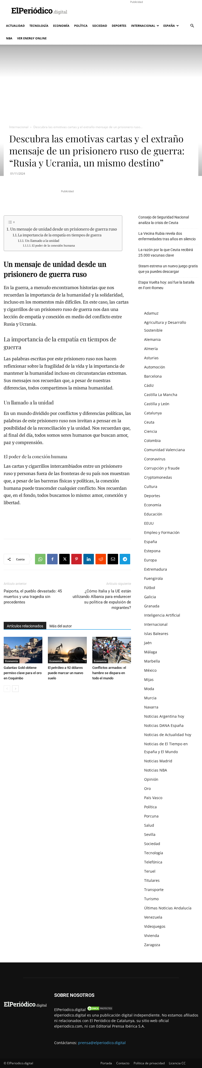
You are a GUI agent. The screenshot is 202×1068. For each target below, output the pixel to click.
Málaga (150, 651)
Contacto (122, 1063)
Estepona (152, 550)
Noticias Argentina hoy (164, 716)
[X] (64, 559)
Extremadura (155, 569)
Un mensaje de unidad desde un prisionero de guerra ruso (63, 229)
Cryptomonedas (158, 477)
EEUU (149, 523)
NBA (9, 38)
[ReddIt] (100, 559)
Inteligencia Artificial (162, 615)
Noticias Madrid (158, 760)
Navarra (151, 707)
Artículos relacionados (25, 626)
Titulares (152, 880)
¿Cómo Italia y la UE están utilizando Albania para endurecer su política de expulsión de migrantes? (102, 599)
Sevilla (149, 834)
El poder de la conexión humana (53, 245)
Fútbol (149, 587)
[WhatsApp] (40, 559)
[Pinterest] (76, 559)
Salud (149, 825)
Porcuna (151, 816)
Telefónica (153, 861)
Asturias (151, 357)
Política (81, 26)
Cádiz (149, 385)
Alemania (152, 339)
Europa (150, 560)
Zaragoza (152, 944)
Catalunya (153, 412)
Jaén (148, 642)
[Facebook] (52, 559)
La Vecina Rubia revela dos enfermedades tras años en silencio (167, 236)
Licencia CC (177, 1063)
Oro (147, 788)
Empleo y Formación (162, 532)
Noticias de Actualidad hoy (167, 734)
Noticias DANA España (164, 725)
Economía (61, 26)
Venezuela (153, 917)
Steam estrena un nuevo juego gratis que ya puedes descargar (168, 269)
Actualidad (15, 26)
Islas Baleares (156, 633)
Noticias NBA (155, 770)
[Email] (113, 559)
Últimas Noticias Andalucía (167, 907)
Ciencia (150, 431)
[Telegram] (125, 559)
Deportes (119, 26)
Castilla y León (156, 403)
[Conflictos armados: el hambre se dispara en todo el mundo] (111, 650)
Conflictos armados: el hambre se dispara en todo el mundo (109, 673)
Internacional (143, 26)
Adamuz (151, 313)
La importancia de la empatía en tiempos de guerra (60, 235)
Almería (151, 348)
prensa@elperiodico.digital (102, 1042)
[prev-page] (7, 688)
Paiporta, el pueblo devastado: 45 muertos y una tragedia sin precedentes (33, 597)
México (150, 670)
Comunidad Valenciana (164, 449)
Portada (106, 1063)
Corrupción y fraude (162, 468)
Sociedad (99, 26)
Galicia (150, 596)
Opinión (151, 779)
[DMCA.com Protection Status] (100, 1009)
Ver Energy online (32, 38)
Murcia (150, 697)
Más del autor (60, 626)
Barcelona (153, 376)
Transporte (154, 889)
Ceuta (149, 422)
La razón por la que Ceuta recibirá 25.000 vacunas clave (165, 252)
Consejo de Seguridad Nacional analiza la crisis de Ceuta (163, 220)
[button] (192, 25)
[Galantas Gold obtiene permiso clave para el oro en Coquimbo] (23, 650)
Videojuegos (154, 926)
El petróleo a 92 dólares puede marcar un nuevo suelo (65, 673)
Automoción (154, 366)
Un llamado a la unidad (42, 241)
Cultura (150, 486)
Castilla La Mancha (160, 394)
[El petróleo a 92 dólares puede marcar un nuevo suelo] (67, 650)
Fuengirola (153, 578)
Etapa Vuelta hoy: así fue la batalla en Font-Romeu (166, 285)
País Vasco (153, 797)
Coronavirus (154, 458)
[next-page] (15, 688)
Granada (151, 605)
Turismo (151, 898)
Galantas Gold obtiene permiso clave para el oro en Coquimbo (23, 673)
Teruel (149, 871)
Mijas (149, 679)
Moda (149, 688)
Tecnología (38, 26)
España (169, 26)
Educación (153, 514)
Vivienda (151, 935)
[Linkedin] (88, 559)
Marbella (152, 661)
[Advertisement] (136, 11)
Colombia (152, 440)
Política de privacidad (149, 1063)
